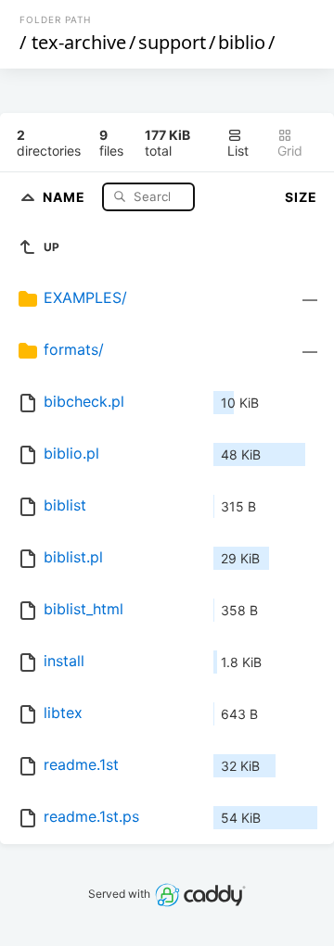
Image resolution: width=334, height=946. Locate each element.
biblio (241, 42)
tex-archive (79, 42)
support (172, 42)
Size (301, 197)
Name (66, 196)
